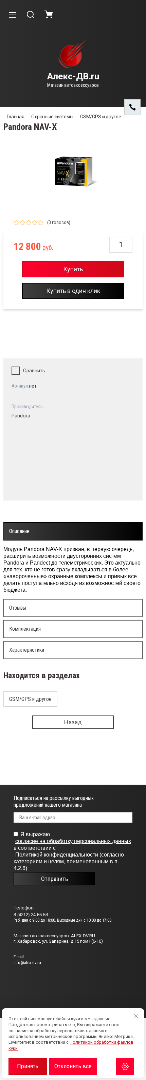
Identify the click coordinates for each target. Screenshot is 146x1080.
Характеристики (26, 650)
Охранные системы (52, 116)
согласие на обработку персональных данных (73, 841)
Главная (15, 116)
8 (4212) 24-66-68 (31, 914)
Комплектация (25, 629)
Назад (73, 722)
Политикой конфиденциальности (56, 855)
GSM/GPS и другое (100, 116)
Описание (19, 531)
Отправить (54, 878)
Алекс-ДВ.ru (73, 76)
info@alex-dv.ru (27, 962)
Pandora (21, 416)
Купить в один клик (73, 290)
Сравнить (34, 371)
